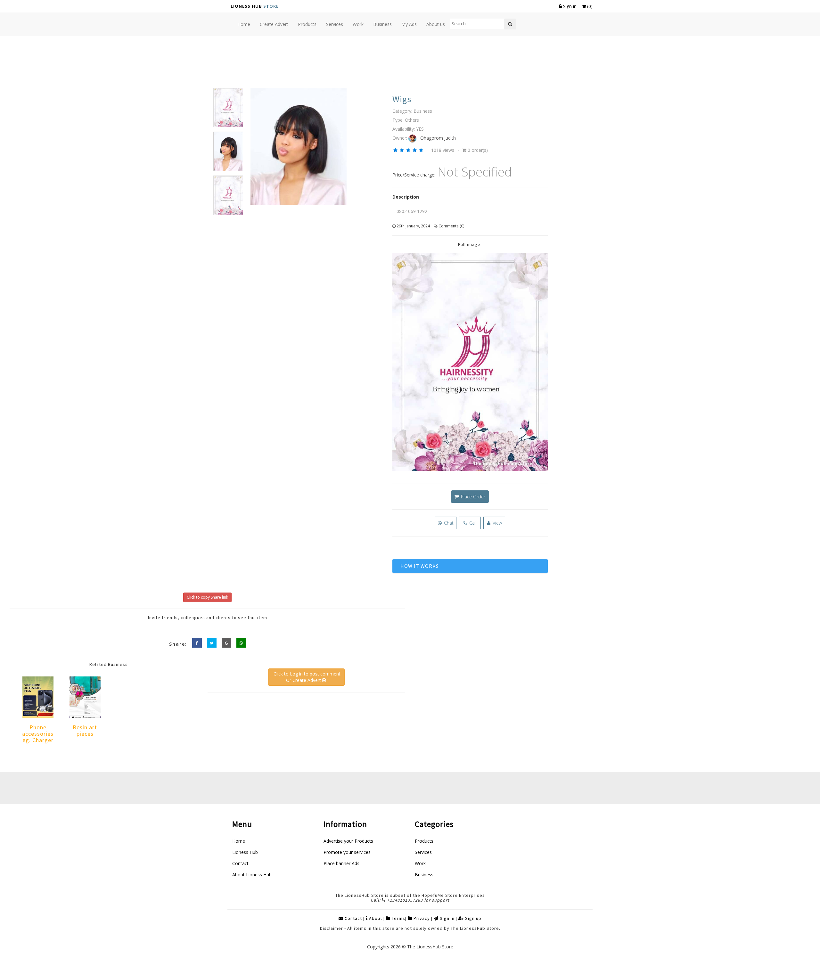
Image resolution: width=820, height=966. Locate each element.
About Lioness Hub (252, 875)
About (375, 918)
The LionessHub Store (430, 947)
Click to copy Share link (207, 597)
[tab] (470, 566)
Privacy (421, 918)
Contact (240, 863)
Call (472, 523)
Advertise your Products (348, 841)
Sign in (570, 6)
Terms (397, 918)
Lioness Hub (245, 852)
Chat (448, 523)
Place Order (472, 497)
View (496, 523)
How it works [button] (419, 566)
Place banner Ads (341, 863)
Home (238, 841)
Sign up (472, 918)
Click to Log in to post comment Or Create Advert (306, 677)
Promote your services (347, 852)
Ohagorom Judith (436, 138)
